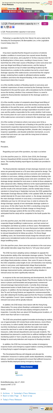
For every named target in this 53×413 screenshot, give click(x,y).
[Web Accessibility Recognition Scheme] (34, 408)
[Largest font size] (23, 9)
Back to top (27, 396)
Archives (6, 393)
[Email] (8, 27)
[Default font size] (18, 9)
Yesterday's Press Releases (25, 393)
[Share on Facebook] (2, 27)
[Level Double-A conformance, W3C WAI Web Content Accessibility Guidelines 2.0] (46, 409)
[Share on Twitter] (5, 27)
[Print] (13, 27)
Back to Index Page (10, 396)
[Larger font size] (20, 9)
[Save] (10, 27)
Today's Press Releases (12, 400)
